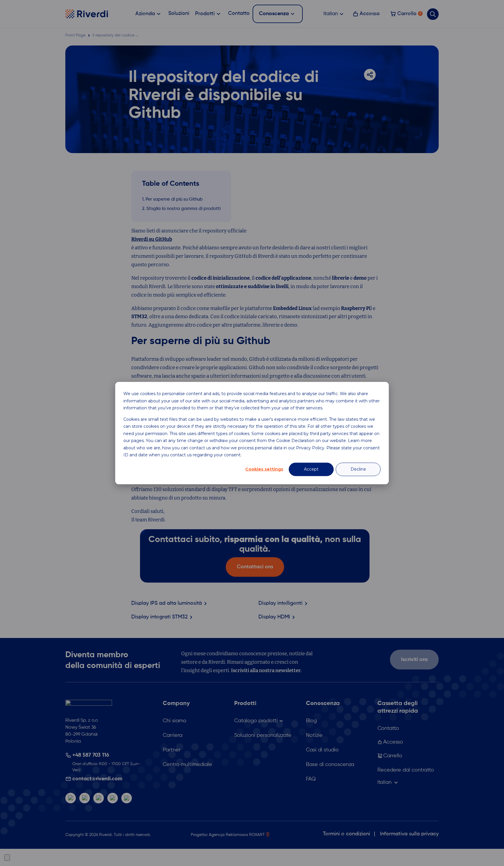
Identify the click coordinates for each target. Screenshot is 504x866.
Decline (358, 469)
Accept (311, 469)
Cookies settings (264, 469)
